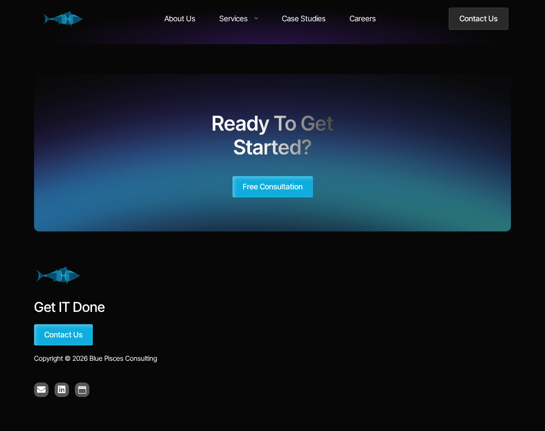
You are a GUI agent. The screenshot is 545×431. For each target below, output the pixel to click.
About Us (179, 18)
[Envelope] (41, 389)
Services (233, 18)
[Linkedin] (61, 389)
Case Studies (304, 18)
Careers (363, 18)
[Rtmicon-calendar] (82, 389)
